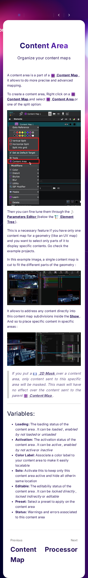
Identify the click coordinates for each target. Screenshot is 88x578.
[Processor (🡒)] (69, 15)
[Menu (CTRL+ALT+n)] (19, 15)
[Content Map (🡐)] (59, 15)
